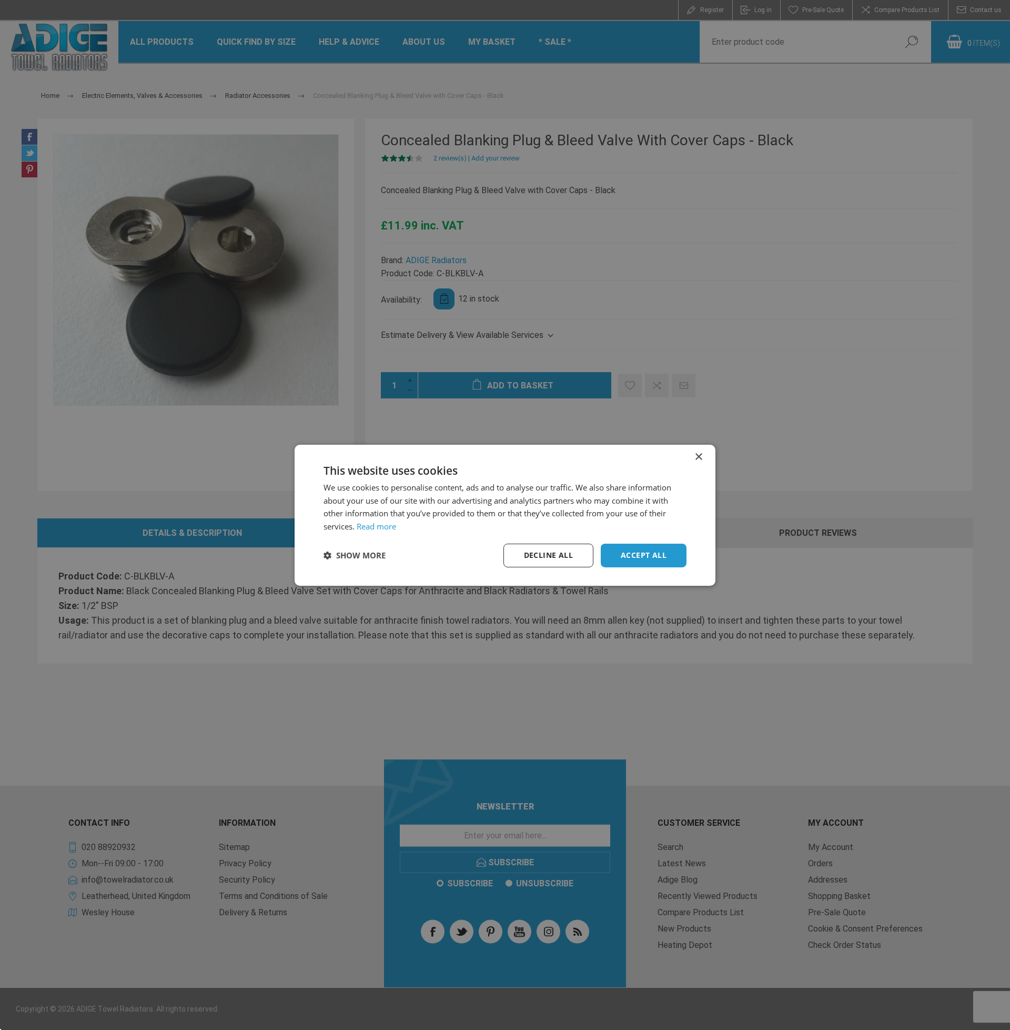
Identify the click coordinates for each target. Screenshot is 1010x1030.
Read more (376, 526)
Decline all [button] (548, 555)
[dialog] (505, 514)
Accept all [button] (643, 555)
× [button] (698, 457)
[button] (355, 555)
